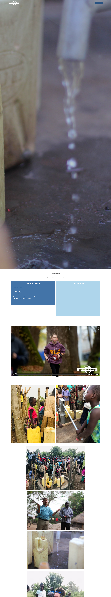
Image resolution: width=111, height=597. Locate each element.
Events (83, 3)
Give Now (98, 3)
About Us (71, 3)
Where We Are (78, 3)
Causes (91, 3)
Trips (88, 3)
